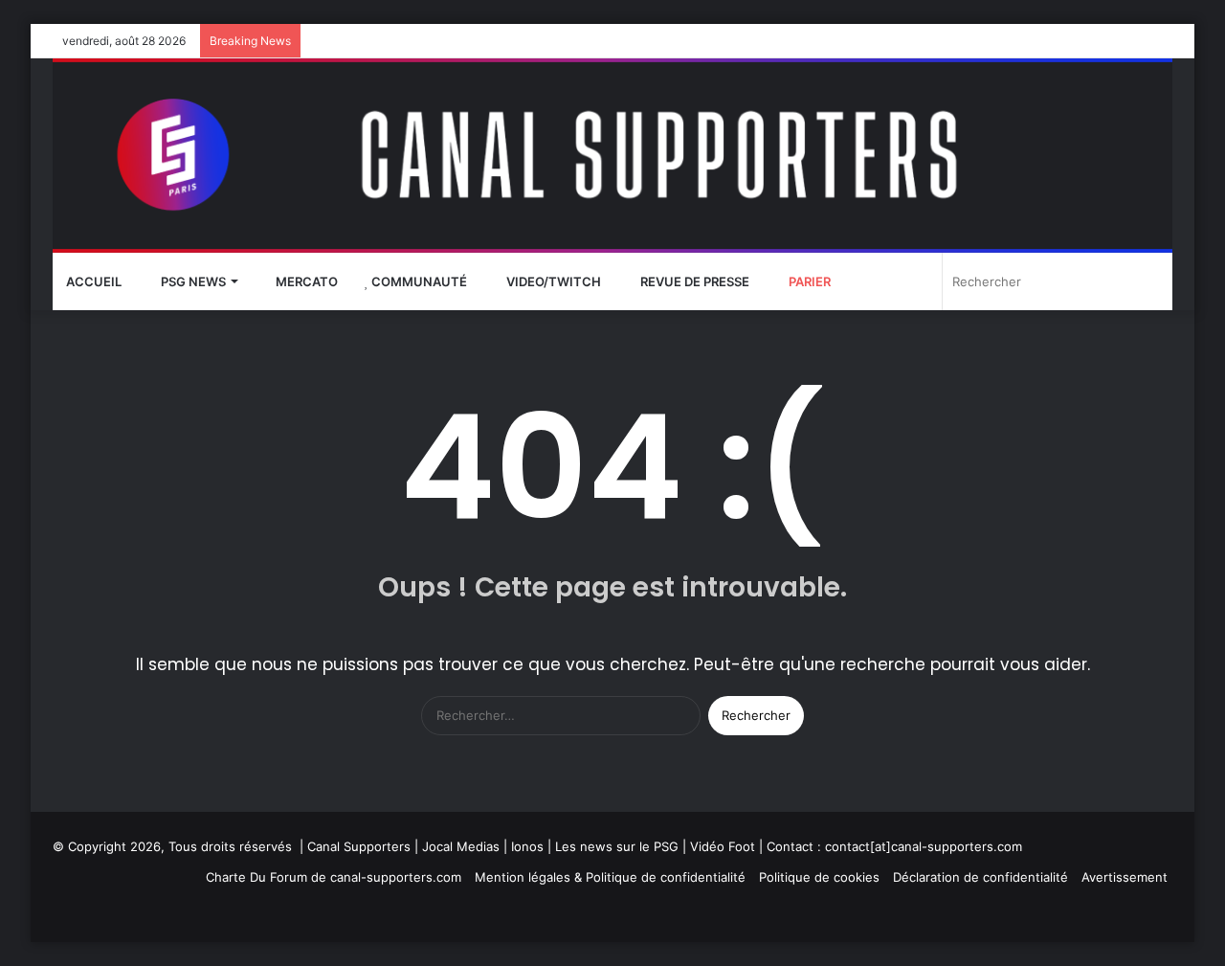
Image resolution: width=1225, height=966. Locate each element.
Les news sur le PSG (617, 846)
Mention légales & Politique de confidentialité (610, 877)
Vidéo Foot (722, 846)
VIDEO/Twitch (552, 281)
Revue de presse (693, 281)
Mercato (305, 281)
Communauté (417, 281)
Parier (808, 281)
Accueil (94, 281)
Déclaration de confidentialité (980, 877)
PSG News (192, 281)
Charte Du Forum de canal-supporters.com (333, 877)
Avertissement (1124, 877)
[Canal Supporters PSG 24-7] (612, 155)
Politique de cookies (819, 877)
